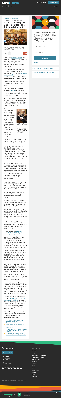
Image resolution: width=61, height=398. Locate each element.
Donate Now (53, 3)
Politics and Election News (11, 18)
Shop (33, 369)
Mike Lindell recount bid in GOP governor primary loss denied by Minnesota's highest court (15, 321)
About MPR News (36, 348)
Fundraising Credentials (38, 357)
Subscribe (45, 58)
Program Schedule (37, 68)
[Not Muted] (2, 394)
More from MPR (36, 359)
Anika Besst (7, 20)
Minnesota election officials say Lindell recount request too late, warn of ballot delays (16, 330)
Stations (34, 372)
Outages (34, 363)
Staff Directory (35, 371)
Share (25, 53)
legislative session (16, 58)
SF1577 (13, 90)
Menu (5, 6)
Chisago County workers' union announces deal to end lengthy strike (16, 334)
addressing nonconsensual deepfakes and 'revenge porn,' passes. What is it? (15, 232)
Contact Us (34, 352)
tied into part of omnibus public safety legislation (15, 299)
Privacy (33, 367)
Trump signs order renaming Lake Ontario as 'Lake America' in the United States (15, 326)
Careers (34, 350)
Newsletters (35, 361)
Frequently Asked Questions (39, 355)
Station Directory (48, 68)
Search (12, 6)
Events (33, 354)
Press (33, 365)
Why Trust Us (35, 376)
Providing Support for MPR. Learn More (44, 73)
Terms (36, 62)
